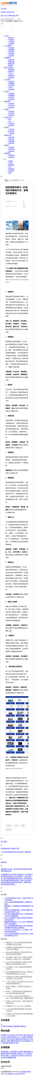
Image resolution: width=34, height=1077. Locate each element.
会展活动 (13, 1037)
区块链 (10, 161)
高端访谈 (11, 75)
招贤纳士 (23, 1026)
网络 (6, 145)
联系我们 (10, 1026)
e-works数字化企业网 (16, 1055)
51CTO (24, 1053)
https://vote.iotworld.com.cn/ (13, 768)
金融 (8, 1037)
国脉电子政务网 (11, 1053)
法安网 (19, 1053)
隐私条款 (17, 1026)
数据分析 (11, 61)
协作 (9, 119)
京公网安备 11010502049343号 (15, 1073)
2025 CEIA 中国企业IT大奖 (10, 15)
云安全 (10, 87)
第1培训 (26, 1035)
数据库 (10, 65)
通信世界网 (4, 1051)
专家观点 (11, 53)
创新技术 (11, 171)
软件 (6, 127)
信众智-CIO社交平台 (7, 12)
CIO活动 (3, 8)
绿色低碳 (11, 141)
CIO (6, 36)
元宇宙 (10, 163)
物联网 (7, 153)
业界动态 (11, 59)
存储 (6, 109)
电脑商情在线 (11, 1057)
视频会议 (11, 165)
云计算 (7, 79)
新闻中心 (11, 38)
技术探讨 (11, 39)
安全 (6, 91)
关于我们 (4, 1026)
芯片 (9, 167)
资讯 (9, 173)
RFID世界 (20, 1051)
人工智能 (8, 45)
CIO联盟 (11, 43)
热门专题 (4, 841)
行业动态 (11, 47)
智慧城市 (11, 169)
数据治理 (11, 63)
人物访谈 (11, 41)
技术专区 (11, 51)
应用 (16, 825)
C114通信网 (12, 1051)
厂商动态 (11, 133)
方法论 (10, 73)
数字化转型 (8, 67)
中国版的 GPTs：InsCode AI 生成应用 (18, 1006)
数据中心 (8, 135)
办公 (9, 121)
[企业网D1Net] (9, 5)
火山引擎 (26, 1055)
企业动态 (11, 55)
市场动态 (11, 155)
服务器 (7, 101)
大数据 (7, 57)
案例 (22, 825)
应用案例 (11, 49)
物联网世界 (27, 1051)
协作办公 (8, 117)
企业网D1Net (5, 1035)
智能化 (9, 825)
